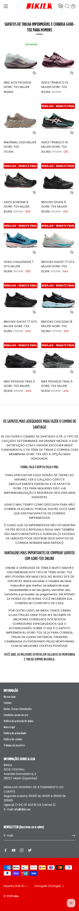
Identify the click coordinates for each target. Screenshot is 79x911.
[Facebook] (5, 849)
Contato (8, 702)
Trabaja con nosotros (14, 745)
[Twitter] (30, 849)
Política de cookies (13, 739)
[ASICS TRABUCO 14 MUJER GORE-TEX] (58, 60)
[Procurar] (67, 7)
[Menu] (6, 6)
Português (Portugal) (48, 886)
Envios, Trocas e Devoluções (18, 708)
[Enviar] (73, 835)
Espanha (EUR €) (14, 886)
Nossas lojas (10, 696)
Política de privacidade (15, 733)
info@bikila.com (22, 809)
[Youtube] (13, 849)
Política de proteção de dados (19, 720)
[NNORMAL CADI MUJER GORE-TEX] (20, 120)
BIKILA (16, 896)
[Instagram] (22, 849)
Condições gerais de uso (16, 714)
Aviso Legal (9, 727)
